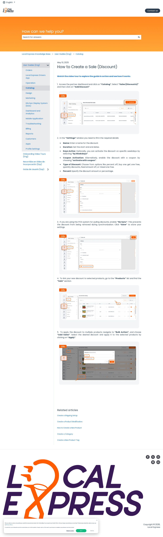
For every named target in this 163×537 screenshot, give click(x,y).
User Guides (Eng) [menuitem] (31, 65)
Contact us (152, 10)
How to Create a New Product (69, 428)
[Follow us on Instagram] (158, 457)
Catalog (79, 54)
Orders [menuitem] (29, 70)
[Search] (139, 37)
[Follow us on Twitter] (153, 457)
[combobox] (79, 37)
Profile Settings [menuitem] (33, 148)
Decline (92, 530)
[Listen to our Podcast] (153, 462)
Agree (81, 530)
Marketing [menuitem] (30, 98)
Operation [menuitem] (30, 83)
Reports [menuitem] (29, 133)
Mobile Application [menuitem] (34, 118)
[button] (48, 65)
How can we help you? (43, 31)
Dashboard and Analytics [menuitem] (33, 112)
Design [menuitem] (29, 93)
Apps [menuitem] (28, 143)
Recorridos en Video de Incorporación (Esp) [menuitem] (34, 163)
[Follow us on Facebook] (148, 457)
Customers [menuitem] (31, 138)
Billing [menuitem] (28, 128)
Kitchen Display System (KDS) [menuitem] (37, 104)
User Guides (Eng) (63, 54)
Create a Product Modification (69, 421)
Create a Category (65, 434)
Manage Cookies (70, 530)
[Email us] (158, 462)
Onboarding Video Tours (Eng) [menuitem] (34, 155)
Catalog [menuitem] (30, 88)
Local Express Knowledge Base (36, 54)
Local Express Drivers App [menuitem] (35, 76)
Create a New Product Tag (68, 440)
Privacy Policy (9, 524)
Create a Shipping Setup (67, 415)
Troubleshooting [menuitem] (33, 123)
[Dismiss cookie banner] (96, 520)
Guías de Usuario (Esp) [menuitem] (33, 169)
